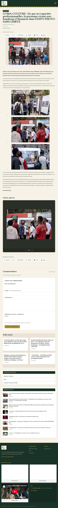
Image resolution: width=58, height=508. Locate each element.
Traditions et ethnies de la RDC (10, 383)
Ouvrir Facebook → (15, 480)
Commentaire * (8, 297)
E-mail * (13, 290)
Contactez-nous (47, 448)
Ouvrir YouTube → (14, 500)
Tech (30, 451)
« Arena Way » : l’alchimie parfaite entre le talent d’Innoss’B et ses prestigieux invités (41, 356)
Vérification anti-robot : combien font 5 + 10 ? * (14, 315)
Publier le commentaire (12, 326)
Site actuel (31, 453)
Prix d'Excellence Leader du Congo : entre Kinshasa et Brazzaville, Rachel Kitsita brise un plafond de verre (15, 341)
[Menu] (55, 3)
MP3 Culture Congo (33, 448)
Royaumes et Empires (8, 376)
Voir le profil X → (34, 490)
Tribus (5, 379)
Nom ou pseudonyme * (10, 284)
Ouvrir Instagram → (43, 480)
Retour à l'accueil (6, 28)
